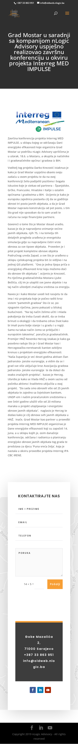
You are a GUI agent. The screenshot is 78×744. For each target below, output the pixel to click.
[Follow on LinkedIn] (40, 690)
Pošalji (55, 584)
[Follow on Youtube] (48, 690)
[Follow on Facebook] (33, 690)
